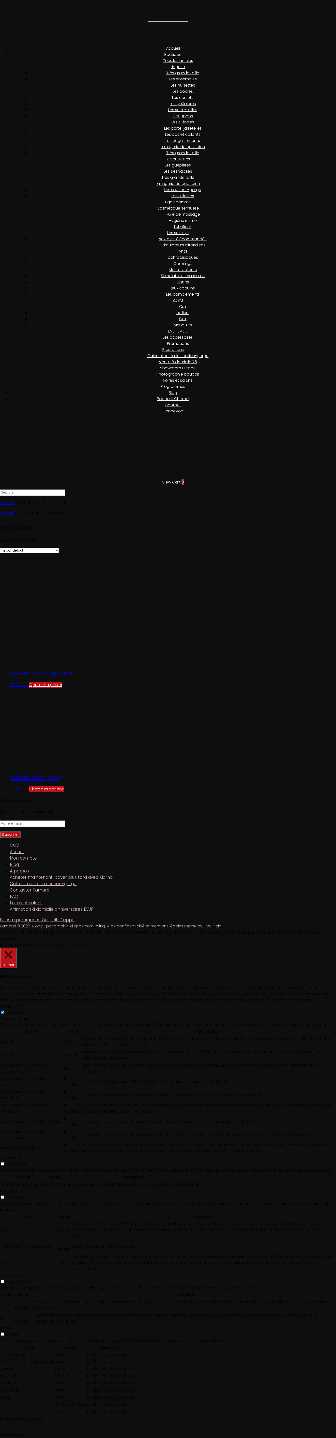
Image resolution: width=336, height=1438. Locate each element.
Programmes (173, 386)
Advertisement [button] (14, 1275)
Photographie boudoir (177, 374)
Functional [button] (10, 1158)
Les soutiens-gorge (182, 190)
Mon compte (23, 858)
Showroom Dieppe (178, 368)
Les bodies (183, 91)
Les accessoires (178, 337)
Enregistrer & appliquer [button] (21, 1418)
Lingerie (178, 67)
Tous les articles (178, 60)
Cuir (182, 306)
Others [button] (6, 1328)
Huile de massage (183, 214)
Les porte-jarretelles (183, 128)
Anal (183, 251)
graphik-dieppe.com (73, 926)
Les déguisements (183, 140)
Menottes (183, 325)
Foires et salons (178, 380)
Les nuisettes (183, 85)
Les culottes (182, 122)
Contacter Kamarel (30, 890)
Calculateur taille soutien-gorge (178, 356)
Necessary (16, 1012)
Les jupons (183, 116)
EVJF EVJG (178, 331)
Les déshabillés (178, 171)
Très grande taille (182, 73)
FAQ (14, 896)
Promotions (178, 343)
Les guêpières (183, 103)
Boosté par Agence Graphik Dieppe (37, 920)
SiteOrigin (212, 926)
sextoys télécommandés (183, 239)
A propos (19, 871)
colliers (182, 313)
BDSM (178, 300)
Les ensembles (183, 79)
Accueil (173, 48)
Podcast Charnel (173, 399)
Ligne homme (178, 202)
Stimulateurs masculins (183, 276)
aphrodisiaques (183, 257)
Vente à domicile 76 (178, 362)
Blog (173, 392)
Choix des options (46, 789)
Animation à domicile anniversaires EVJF (51, 909)
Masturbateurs (183, 269)
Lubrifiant (183, 226)
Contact (173, 405)
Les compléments (183, 294)
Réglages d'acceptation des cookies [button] (35, 944)
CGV (14, 845)
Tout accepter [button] (86, 944)
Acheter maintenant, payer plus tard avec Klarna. (61, 877)
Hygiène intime (183, 220)
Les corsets (182, 97)
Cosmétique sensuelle (178, 208)
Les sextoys (178, 233)
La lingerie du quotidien (183, 147)
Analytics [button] (8, 1191)
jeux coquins (183, 288)
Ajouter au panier (45, 685)
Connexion (173, 411)
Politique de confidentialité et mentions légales (138, 926)
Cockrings (182, 263)
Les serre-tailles (182, 110)
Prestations (173, 349)
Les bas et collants (182, 134)
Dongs (183, 282)
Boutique (173, 54)
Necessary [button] (10, 1006)
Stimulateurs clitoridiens (182, 245)
